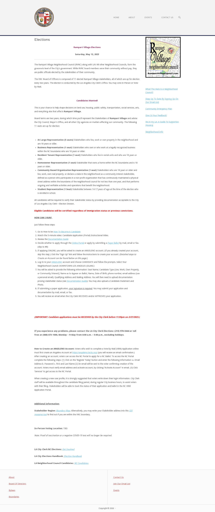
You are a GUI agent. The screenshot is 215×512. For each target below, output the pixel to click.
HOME (116, 17)
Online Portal (78, 243)
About (11, 477)
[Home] (44, 17)
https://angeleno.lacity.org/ (84, 352)
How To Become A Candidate (66, 232)
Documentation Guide (58, 239)
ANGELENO (56, 262)
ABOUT (132, 17)
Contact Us (118, 477)
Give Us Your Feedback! (156, 115)
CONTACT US (167, 17)
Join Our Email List (121, 484)
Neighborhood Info (154, 132)
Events (116, 490)
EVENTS (148, 17)
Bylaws (12, 490)
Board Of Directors (17, 484)
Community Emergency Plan (159, 109)
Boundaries (14, 497)
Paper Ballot (113, 243)
